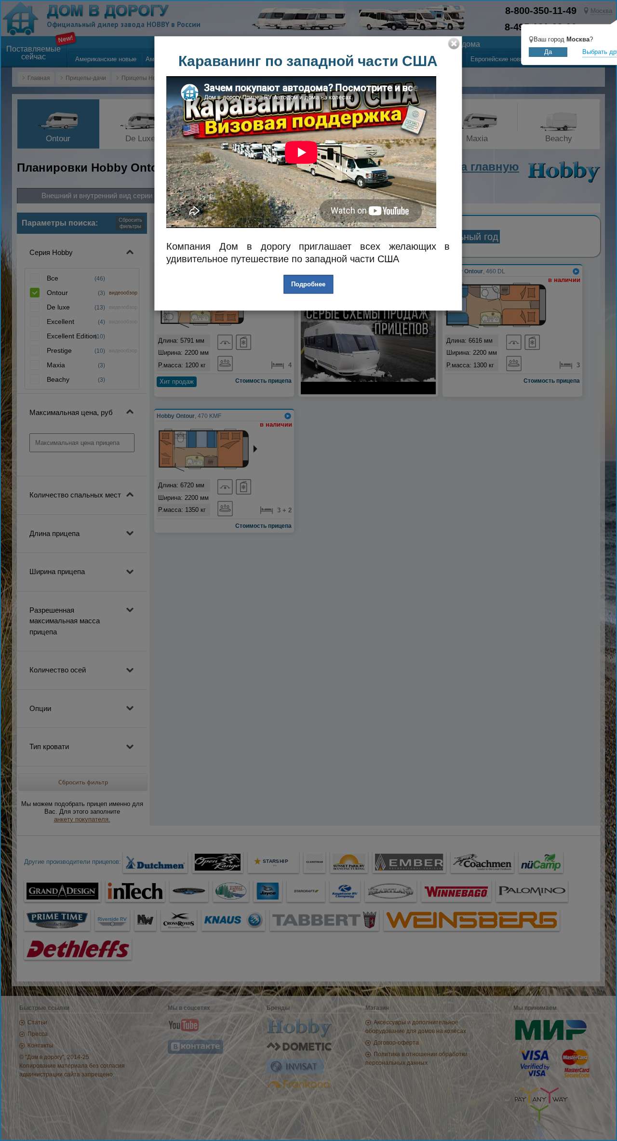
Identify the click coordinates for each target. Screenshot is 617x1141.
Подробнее (308, 284)
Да (548, 51)
